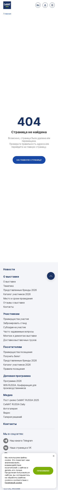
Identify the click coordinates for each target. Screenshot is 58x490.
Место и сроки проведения (18, 298)
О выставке (11, 276)
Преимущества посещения (17, 352)
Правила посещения (14, 368)
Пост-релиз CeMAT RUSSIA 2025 (21, 400)
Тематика (8, 286)
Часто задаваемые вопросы (18, 331)
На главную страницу (29, 160)
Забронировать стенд (15, 323)
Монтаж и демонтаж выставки (20, 335)
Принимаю (43, 471)
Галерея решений (12, 417)
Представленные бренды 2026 (20, 290)
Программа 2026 (12, 381)
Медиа (7, 395)
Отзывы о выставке (14, 302)
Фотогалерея (10, 408)
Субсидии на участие (14, 327)
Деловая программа (17, 375)
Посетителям (12, 346)
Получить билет (11, 356)
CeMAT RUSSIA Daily (14, 404)
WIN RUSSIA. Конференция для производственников (19, 387)
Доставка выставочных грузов (19, 340)
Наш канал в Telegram (21, 440)
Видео (6, 412)
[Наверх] (51, 276)
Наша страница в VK (20, 447)
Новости (9, 269)
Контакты (8, 306)
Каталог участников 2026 (17, 294)
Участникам (11, 313)
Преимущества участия (16, 319)
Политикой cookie (13, 482)
